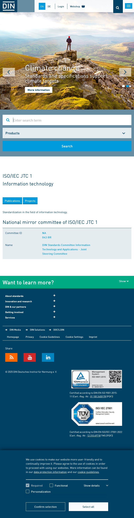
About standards (14, 295)
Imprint (93, 336)
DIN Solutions (37, 329)
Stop (130, 86)
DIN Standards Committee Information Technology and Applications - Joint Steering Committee (66, 249)
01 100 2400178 (98, 396)
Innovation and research (18, 301)
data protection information (50, 472)
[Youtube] (30, 357)
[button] (96, 485)
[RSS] (11, 357)
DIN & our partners (15, 306)
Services (10, 317)
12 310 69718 (93, 435)
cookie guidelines (88, 472)
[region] (67, 478)
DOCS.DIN (58, 329)
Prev (9, 72)
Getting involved (14, 312)
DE (49, 6)
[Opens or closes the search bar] (118, 6)
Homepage (13, 336)
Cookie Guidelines (50, 336)
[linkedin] (48, 357)
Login (61, 6)
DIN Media (15, 329)
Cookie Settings (74, 336)
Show (122, 281)
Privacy (30, 336)
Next (125, 72)
